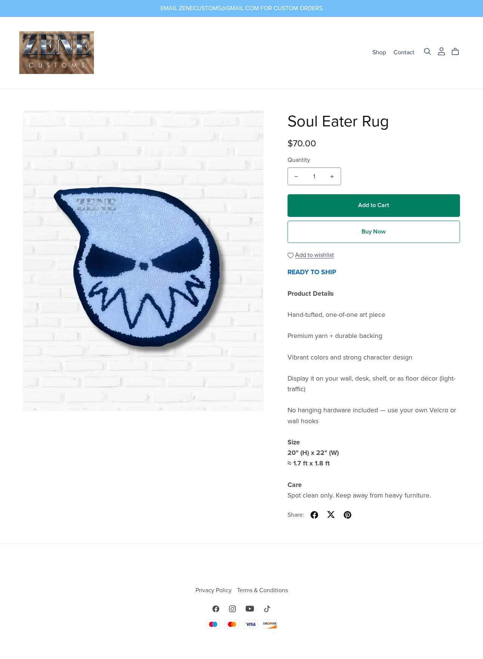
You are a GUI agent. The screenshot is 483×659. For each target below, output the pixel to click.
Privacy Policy (214, 590)
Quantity (299, 160)
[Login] (441, 51)
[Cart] (458, 51)
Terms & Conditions (262, 590)
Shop (379, 52)
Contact (404, 52)
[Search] (427, 51)
